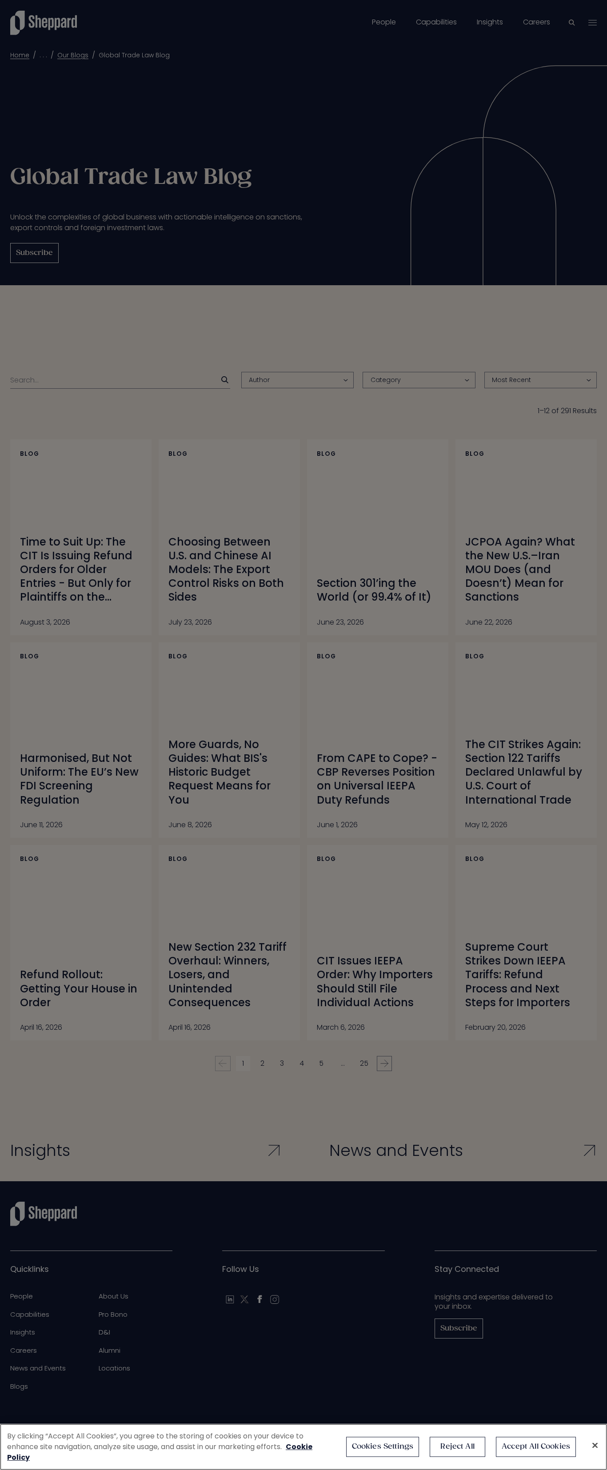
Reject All (457, 1446)
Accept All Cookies (536, 1446)
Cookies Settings (383, 1446)
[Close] (595, 1445)
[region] (303, 1447)
